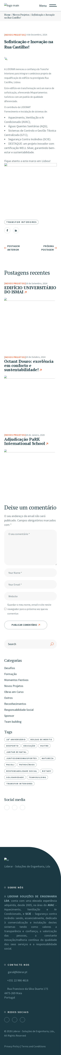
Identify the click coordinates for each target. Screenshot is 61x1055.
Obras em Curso (14, 692)
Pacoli (10, 764)
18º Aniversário (16, 739)
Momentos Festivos (16, 680)
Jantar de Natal (16, 752)
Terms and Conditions (33, 1046)
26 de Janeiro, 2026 (35, 434)
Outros (8, 698)
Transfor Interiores (21, 222)
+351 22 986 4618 (17, 980)
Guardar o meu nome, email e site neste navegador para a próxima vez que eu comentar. (29, 609)
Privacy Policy (12, 1046)
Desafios (9, 668)
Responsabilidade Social (19, 710)
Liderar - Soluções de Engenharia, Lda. (33, 1031)
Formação (10, 674)
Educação (29, 746)
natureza (48, 758)
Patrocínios (27, 764)
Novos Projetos (21, 14)
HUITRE (44, 746)
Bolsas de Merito (41, 739)
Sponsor (9, 716)
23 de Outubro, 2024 (35, 357)
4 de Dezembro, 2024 (36, 34)
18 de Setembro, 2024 (36, 283)
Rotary (46, 771)
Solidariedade (15, 777)
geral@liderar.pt (17, 972)
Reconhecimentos (15, 704)
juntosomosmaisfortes (21, 758)
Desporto (12, 746)
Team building (12, 721)
